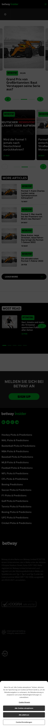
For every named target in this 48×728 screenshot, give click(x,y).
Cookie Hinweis (24, 702)
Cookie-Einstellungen (24, 722)
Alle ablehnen (24, 715)
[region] (24, 704)
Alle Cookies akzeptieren (24, 708)
